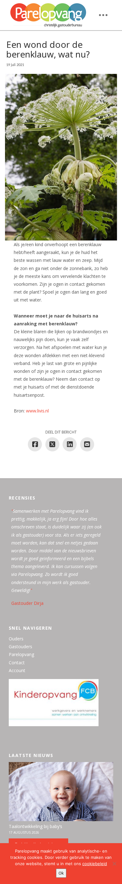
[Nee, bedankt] (114, 863)
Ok (61, 873)
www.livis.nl (37, 411)
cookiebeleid (94, 863)
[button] (103, 15)
